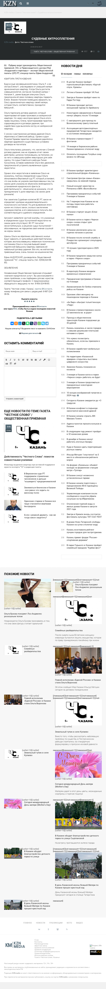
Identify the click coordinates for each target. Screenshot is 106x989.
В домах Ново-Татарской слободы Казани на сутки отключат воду (83, 523)
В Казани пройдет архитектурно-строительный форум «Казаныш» (83, 171)
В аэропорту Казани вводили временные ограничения (81, 272)
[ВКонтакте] (12, 323)
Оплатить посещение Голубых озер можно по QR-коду (84, 155)
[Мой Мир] (20, 323)
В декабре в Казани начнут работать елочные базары (80, 440)
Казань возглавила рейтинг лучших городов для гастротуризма (84, 531)
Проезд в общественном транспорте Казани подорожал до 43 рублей (83, 320)
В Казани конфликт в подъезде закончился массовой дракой (82, 409)
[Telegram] (47, 323)
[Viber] (35, 323)
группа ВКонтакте (43, 289)
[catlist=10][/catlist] (27, 603)
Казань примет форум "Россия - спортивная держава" (82, 538)
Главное (27, 923)
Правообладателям (42, 953)
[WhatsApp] (39, 323)
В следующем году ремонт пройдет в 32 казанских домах (84, 432)
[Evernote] (27, 323)
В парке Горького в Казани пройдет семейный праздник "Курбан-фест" (84, 546)
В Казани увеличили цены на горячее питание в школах (81, 231)
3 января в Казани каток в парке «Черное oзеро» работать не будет (83, 376)
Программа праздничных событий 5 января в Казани (84, 264)
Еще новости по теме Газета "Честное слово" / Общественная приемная (27, 414)
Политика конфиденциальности (47, 952)
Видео (79, 923)
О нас (37, 940)
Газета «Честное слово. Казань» (47, 957)
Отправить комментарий (14, 399)
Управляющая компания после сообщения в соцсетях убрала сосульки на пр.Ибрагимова (82, 496)
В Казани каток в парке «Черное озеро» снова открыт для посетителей (82, 222)
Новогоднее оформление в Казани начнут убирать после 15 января (84, 114)
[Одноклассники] (16, 323)
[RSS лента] (87, 3)
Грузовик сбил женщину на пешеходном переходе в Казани (82, 295)
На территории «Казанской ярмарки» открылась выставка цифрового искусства (82, 359)
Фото (69, 923)
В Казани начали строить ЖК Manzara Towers (81, 417)
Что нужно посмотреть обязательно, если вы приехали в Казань (83, 341)
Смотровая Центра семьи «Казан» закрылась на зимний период (83, 179)
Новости (40, 923)
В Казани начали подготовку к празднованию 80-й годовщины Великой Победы (82, 486)
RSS (15, 309)
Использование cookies (44, 955)
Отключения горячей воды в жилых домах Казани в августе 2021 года (82, 506)
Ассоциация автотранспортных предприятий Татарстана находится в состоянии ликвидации (84, 131)
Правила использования (44, 948)
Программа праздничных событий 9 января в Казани (84, 195)
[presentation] (6, 359)
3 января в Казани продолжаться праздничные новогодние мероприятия (83, 385)
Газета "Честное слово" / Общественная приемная (54, 52)
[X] (23, 323)
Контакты (38, 942)
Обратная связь (41, 946)
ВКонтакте (42, 306)
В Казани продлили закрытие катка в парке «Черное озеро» (84, 257)
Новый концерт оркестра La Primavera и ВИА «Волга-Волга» (82, 187)
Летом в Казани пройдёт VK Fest (83, 92)
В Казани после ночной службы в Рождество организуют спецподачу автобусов (84, 240)
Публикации (56, 923)
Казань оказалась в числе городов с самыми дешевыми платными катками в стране (84, 331)
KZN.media (9, 42)
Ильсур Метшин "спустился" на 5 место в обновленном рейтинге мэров (83, 457)
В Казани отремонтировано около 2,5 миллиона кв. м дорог (84, 311)
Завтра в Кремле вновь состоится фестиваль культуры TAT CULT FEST (84, 515)
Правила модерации (43, 950)
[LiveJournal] (31, 323)
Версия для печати (30, 333)
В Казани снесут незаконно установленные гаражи (80, 476)
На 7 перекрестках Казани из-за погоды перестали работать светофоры (82, 204)
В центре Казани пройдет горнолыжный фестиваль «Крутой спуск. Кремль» (83, 84)
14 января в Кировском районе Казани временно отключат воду (83, 147)
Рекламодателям (41, 944)
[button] (6, 359)
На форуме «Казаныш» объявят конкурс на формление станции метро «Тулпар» (82, 468)
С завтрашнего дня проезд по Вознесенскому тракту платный (82, 122)
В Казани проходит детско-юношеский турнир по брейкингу (83, 106)
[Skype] (43, 323)
